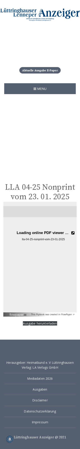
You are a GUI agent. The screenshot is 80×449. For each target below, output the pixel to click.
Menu (41, 89)
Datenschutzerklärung (40, 411)
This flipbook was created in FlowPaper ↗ (52, 314)
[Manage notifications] (9, 439)
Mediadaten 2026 (40, 378)
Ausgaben (40, 389)
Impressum (40, 422)
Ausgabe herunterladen (40, 323)
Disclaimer (40, 400)
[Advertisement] (40, 136)
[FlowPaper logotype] (18, 313)
